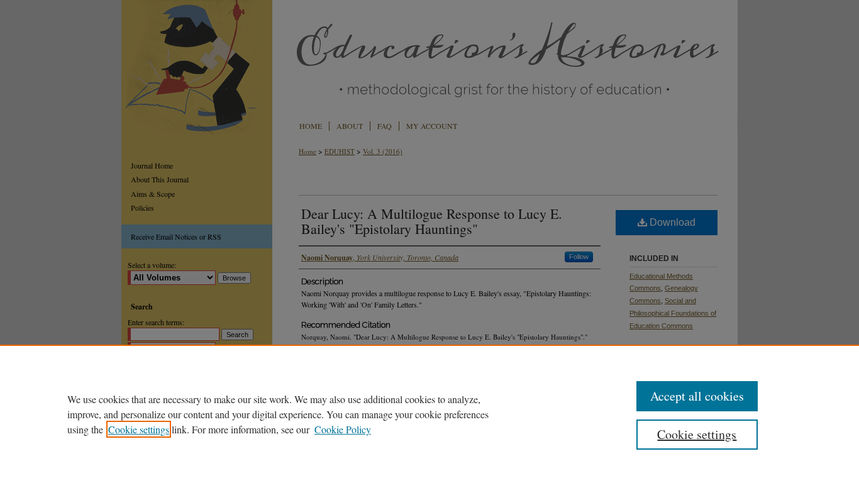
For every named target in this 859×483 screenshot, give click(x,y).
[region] (429, 414)
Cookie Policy (342, 429)
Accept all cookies (697, 395)
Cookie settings (138, 429)
